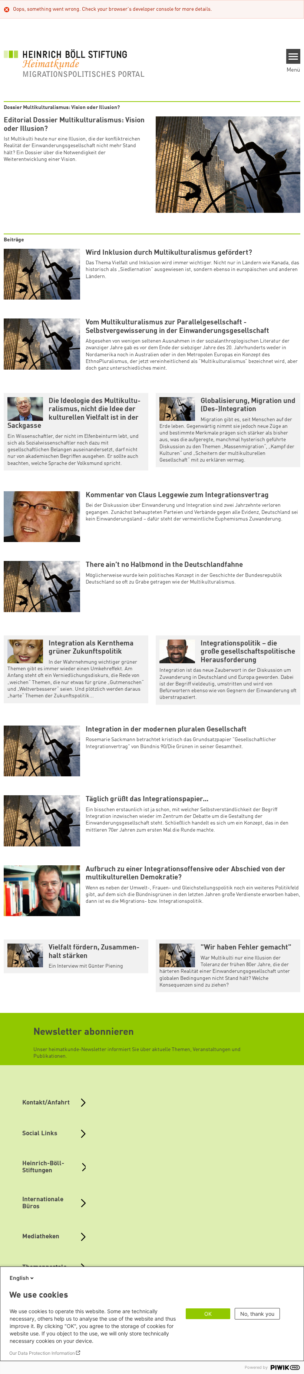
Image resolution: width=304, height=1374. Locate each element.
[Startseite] (74, 63)
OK (208, 1314)
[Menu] (293, 56)
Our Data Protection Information (42, 1353)
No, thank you (257, 1314)
